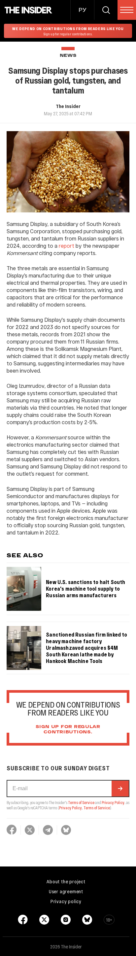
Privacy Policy (113, 802)
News (68, 55)
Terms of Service (81, 802)
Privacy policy (66, 901)
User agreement (66, 891)
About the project (66, 881)
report (66, 245)
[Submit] (120, 788)
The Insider (68, 106)
